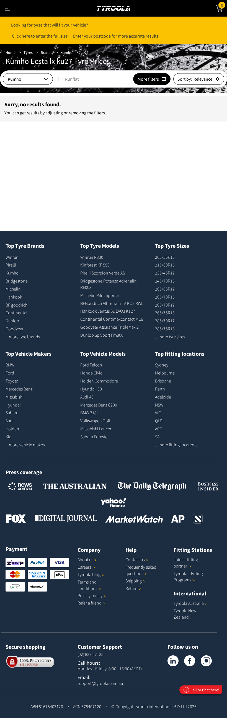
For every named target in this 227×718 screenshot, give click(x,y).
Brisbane (163, 381)
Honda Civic (91, 373)
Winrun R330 (91, 257)
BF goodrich (16, 305)
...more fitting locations (176, 444)
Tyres (28, 52)
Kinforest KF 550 (95, 265)
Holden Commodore (99, 381)
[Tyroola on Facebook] (189, 660)
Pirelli (11, 265)
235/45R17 (165, 273)
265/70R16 (165, 297)
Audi (10, 420)
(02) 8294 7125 (91, 654)
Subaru (12, 412)
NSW (159, 405)
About (85, 559)
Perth (160, 389)
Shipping (133, 581)
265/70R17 (165, 305)
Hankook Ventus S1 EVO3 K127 (107, 311)
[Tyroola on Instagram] (206, 660)
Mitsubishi (15, 397)
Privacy (90, 595)
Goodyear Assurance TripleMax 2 (109, 327)
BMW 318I (89, 412)
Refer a (90, 603)
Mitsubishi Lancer (95, 428)
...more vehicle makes (25, 444)
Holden (12, 428)
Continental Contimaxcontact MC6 (111, 319)
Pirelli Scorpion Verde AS (102, 273)
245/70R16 (165, 281)
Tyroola (89, 574)
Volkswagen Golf (95, 420)
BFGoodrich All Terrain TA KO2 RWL (111, 303)
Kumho (66, 52)
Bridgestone (17, 281)
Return (131, 588)
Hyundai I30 (91, 389)
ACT (158, 428)
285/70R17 (165, 320)
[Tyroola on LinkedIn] (173, 660)
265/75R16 (165, 312)
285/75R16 (165, 328)
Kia (8, 436)
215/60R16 (165, 265)
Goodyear (15, 328)
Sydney (161, 365)
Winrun (12, 257)
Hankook (14, 297)
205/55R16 (165, 257)
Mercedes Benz (19, 389)
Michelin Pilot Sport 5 (99, 295)
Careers (84, 567)
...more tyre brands (23, 336)
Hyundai (13, 405)
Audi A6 (87, 397)
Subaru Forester (94, 436)
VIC (158, 412)
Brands (46, 52)
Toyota (12, 381)
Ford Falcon (91, 365)
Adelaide (163, 397)
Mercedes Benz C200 (98, 405)
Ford (10, 373)
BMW (10, 365)
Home (11, 52)
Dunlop (12, 320)
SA (157, 436)
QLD (158, 420)
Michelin (13, 289)
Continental (16, 312)
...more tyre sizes (170, 336)
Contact (135, 559)
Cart (224, 4)
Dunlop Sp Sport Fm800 (101, 335)
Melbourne (165, 373)
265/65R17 (165, 289)
